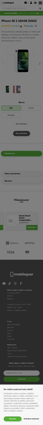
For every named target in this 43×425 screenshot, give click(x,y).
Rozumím (12, 419)
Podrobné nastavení (31, 419)
